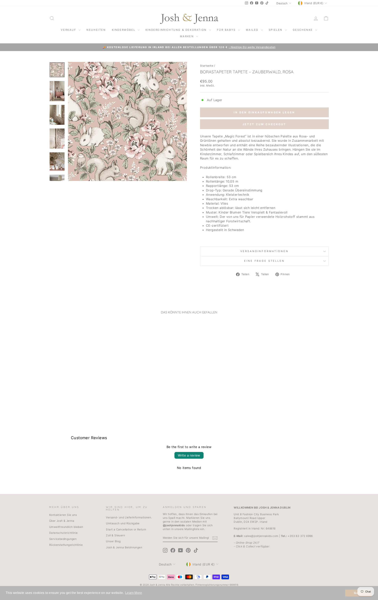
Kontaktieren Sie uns (63, 514)
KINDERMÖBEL (124, 29)
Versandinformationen (264, 251)
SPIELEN (276, 29)
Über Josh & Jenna (61, 520)
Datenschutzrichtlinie (63, 532)
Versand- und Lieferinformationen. (129, 517)
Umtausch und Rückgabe (122, 523)
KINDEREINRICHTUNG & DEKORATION (176, 29)
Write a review (189, 455)
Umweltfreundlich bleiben (66, 526)
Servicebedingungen (63, 538)
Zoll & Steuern (115, 535)
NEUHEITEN (96, 29)
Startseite (206, 65)
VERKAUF (69, 29)
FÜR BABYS (227, 29)
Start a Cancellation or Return (126, 529)
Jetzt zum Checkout (264, 124)
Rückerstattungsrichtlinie (66, 544)
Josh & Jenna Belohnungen (124, 547)
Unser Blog (113, 541)
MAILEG (253, 29)
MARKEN (187, 36)
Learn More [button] (133, 592)
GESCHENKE (303, 29)
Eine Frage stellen (264, 260)
